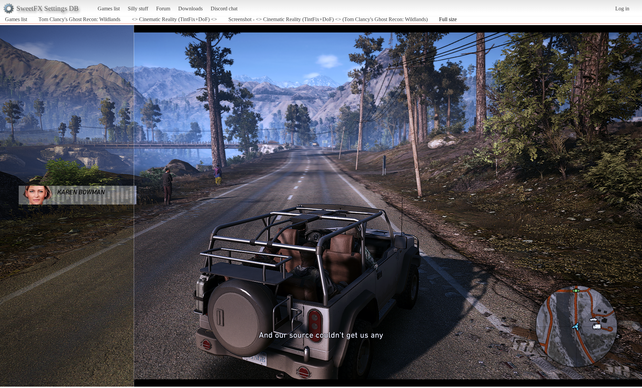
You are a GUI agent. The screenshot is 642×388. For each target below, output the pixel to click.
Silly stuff (138, 8)
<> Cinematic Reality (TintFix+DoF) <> (174, 19)
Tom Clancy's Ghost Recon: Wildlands (79, 19)
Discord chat (224, 8)
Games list (109, 8)
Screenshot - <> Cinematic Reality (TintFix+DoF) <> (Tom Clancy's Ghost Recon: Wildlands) (328, 19)
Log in (622, 8)
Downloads (190, 8)
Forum (163, 8)
